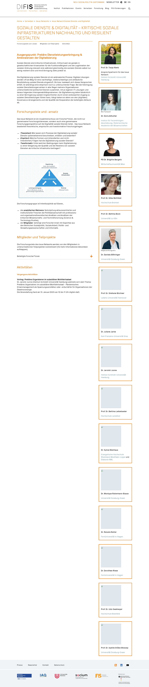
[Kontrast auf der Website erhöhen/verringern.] (122, 2)
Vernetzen (88, 8)
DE (125, 2)
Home (19, 21)
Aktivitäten (66, 44)
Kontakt (46, 665)
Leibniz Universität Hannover (113, 298)
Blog (107, 8)
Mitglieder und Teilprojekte (49, 44)
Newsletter (32, 665)
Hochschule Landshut (110, 416)
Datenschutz (59, 665)
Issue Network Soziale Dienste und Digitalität (71, 21)
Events (78, 8)
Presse (20, 665)
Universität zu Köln (109, 218)
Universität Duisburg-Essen (113, 259)
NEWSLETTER (113, 2)
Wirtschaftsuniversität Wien (113, 164)
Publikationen (68, 8)
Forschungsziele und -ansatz (27, 44)
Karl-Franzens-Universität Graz (114, 336)
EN (129, 2)
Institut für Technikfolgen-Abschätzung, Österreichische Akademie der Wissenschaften (114, 123)
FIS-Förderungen (118, 8)
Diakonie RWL (107, 459)
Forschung (98, 8)
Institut (57, 8)
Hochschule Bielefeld (110, 614)
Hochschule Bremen (110, 202)
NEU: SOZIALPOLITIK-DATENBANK (89, 2)
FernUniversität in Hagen (112, 536)
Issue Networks (42, 21)
